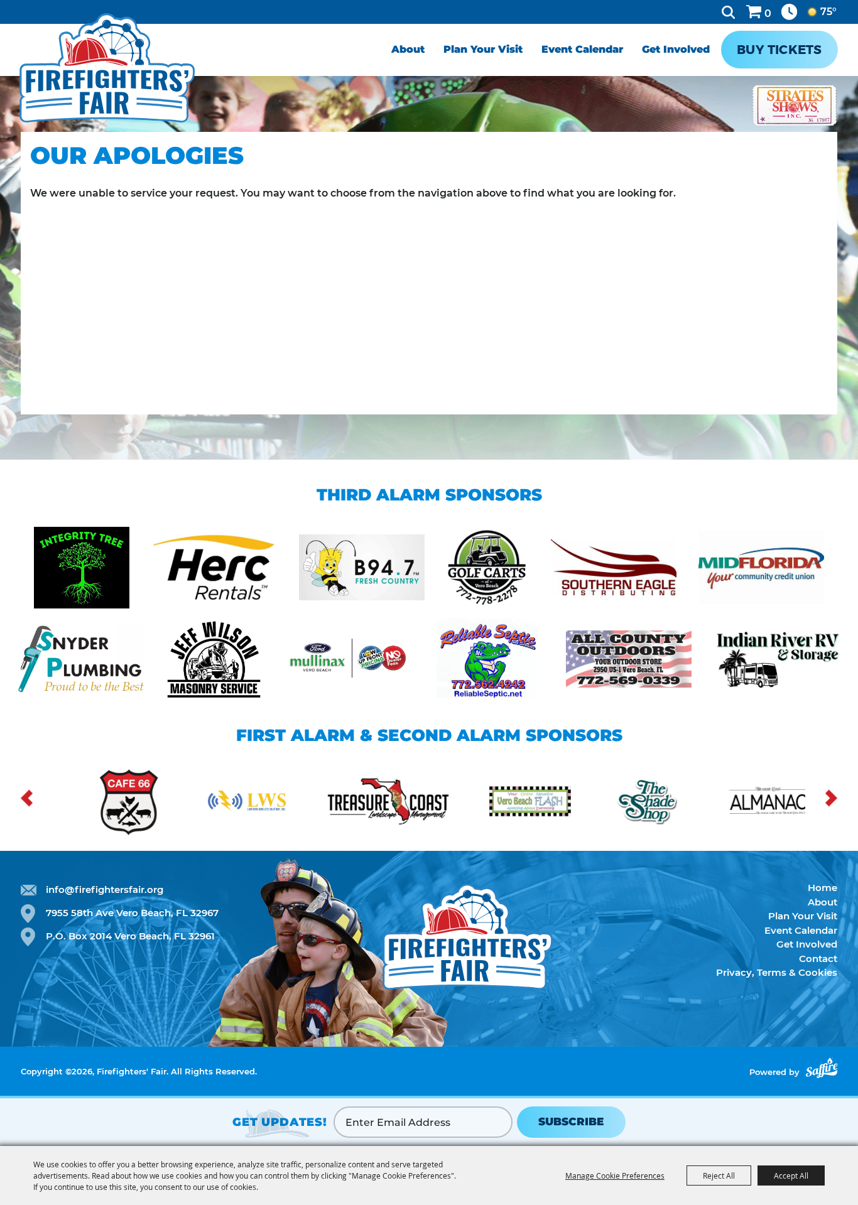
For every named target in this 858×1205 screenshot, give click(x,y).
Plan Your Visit (483, 49)
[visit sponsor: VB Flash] (443, 803)
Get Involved (676, 49)
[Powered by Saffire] (821, 1067)
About (408, 49)
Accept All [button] (791, 1175)
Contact (818, 959)
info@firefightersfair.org (104, 889)
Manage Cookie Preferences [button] (615, 1175)
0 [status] (767, 13)
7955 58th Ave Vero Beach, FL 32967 (132, 913)
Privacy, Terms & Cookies (776, 972)
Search (728, 12)
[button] (27, 798)
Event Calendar (582, 49)
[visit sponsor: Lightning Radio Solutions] (160, 803)
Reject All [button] (719, 1175)
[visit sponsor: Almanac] (681, 803)
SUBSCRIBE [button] (571, 1121)
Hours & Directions (789, 12)
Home (822, 888)
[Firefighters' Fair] (107, 67)
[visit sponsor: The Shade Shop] (562, 803)
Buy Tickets (779, 49)
